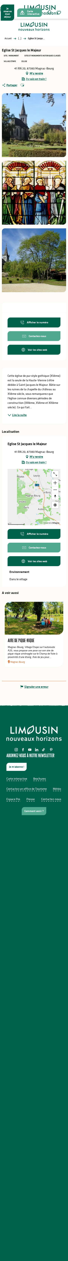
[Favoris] (59, 12)
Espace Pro (13, 799)
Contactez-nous (51, 799)
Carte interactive (16, 778)
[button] (49, 12)
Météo (57, 789)
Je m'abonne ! (16, 767)
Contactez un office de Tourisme (26, 789)
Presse (30, 799)
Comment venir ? (34, 811)
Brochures (39, 778)
